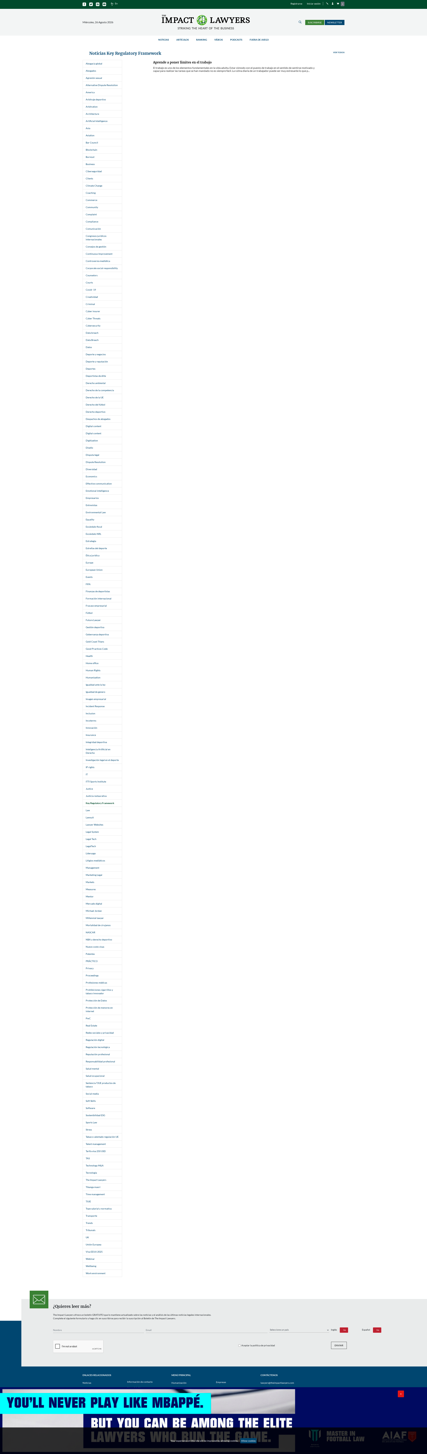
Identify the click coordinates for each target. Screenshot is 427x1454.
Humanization (93, 677)
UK (87, 1237)
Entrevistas (91, 505)
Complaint (91, 214)
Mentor (90, 896)
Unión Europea (93, 1244)
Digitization (92, 440)
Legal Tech (91, 839)
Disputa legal (92, 454)
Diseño (89, 447)
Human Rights (93, 670)
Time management (95, 1194)
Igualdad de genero (95, 691)
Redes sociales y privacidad (100, 1032)
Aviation (90, 135)
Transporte (91, 1215)
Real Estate (91, 1025)
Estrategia (91, 541)
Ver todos (338, 52)
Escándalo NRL (93, 533)
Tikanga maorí (93, 1187)
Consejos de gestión (96, 246)
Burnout (90, 156)
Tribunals (90, 1230)
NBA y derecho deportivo (99, 939)
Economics (91, 476)
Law (88, 810)
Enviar (339, 1345)
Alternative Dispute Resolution (102, 85)
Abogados (91, 70)
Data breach (92, 332)
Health (89, 656)
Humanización (178, 1382)
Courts (89, 282)
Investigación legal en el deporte (102, 760)
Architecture (92, 113)
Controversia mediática (98, 261)
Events (89, 577)
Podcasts (236, 39)
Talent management (96, 1144)
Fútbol (89, 612)
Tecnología (91, 1172)
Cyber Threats (93, 318)
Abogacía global (94, 63)
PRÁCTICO (92, 961)
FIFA (88, 584)
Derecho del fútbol (95, 404)
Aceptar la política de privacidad (258, 1345)
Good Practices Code (97, 648)
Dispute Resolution (96, 462)
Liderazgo (91, 853)
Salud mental (92, 1068)
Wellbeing (91, 1266)
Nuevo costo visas (95, 946)
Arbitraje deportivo (96, 99)
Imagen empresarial (96, 699)
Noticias (163, 39)
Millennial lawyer (95, 918)
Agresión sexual (94, 77)
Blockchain (91, 149)
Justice (89, 788)
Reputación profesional (98, 1054)
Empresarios (92, 498)
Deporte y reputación (97, 361)
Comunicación (93, 228)
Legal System (92, 831)
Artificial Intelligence (96, 121)
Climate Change (94, 185)
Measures (91, 889)
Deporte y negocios (96, 354)
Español (366, 1329)
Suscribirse (315, 22)
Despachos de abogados (98, 419)
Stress (89, 1129)
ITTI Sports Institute (96, 781)
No (344, 1330)
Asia (88, 128)
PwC (88, 1018)
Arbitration (92, 106)
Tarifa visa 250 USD (96, 1151)
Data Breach (92, 340)
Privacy (90, 968)
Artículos (182, 39)
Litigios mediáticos (95, 860)
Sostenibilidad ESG (95, 1115)
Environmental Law (96, 512)
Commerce (91, 200)
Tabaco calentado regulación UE (102, 1136)
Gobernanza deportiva (97, 634)
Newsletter (334, 22)
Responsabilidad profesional (100, 1061)
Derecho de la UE (95, 397)
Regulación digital (95, 1039)
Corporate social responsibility (102, 268)
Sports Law (91, 1122)
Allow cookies (248, 1440)
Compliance (92, 221)
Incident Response (95, 706)
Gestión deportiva (95, 627)
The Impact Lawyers (96, 1179)
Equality (90, 519)
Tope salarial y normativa (99, 1208)
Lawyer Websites (94, 824)
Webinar (90, 1258)
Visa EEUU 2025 (94, 1251)
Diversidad (91, 469)
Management (92, 867)
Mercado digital (94, 903)
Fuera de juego (259, 39)
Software (90, 1108)
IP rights (90, 767)
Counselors (92, 275)
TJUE (88, 1201)
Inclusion (90, 713)
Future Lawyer (93, 620)
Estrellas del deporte (96, 548)
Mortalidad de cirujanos (98, 925)
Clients (89, 178)
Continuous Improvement (99, 253)
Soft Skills (91, 1100)
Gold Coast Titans (95, 641)
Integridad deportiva (96, 742)
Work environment (95, 1273)
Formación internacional (98, 598)
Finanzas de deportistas (98, 591)
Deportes (90, 368)
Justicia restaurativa (96, 795)
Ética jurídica (92, 555)
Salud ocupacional (95, 1075)
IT (87, 774)
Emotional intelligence (97, 490)
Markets (90, 882)
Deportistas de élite (96, 375)
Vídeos (218, 39)
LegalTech (91, 846)
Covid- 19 (91, 289)
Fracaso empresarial (96, 605)
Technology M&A (95, 1165)
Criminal (90, 304)
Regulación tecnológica (98, 1047)
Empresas (221, 1382)
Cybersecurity (93, 325)
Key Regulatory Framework (100, 803)
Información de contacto (140, 1381)
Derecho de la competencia (100, 390)
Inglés (334, 1329)
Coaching (91, 192)
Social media (92, 1093)
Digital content (93, 426)
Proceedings (92, 975)
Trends (89, 1223)
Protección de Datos (96, 1000)
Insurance (91, 735)
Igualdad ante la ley (95, 684)
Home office (92, 663)
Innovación (91, 727)
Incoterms (91, 720)
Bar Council (92, 142)
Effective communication (99, 483)
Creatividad (92, 296)
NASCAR (90, 932)
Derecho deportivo (95, 411)
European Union (94, 569)
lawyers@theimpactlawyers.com (277, 1382)
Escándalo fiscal (94, 526)
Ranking (201, 39)
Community (92, 207)
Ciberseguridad (94, 171)
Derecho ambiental (96, 383)
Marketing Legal (94, 874)
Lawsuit (90, 817)
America (90, 92)
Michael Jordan (94, 910)
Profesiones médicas (96, 982)
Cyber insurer (93, 311)
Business (90, 164)
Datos (89, 347)
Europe (89, 562)
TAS (88, 1158)
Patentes (90, 953)
